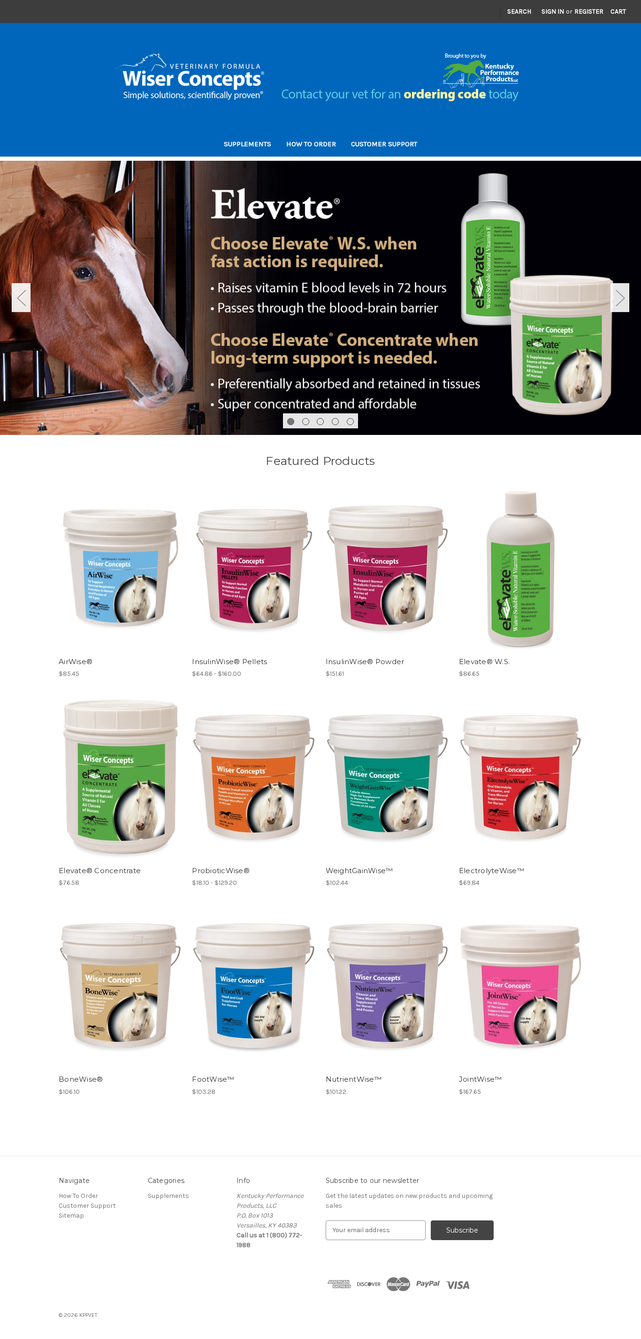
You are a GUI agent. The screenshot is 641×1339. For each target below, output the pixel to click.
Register (588, 11)
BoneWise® (81, 1079)
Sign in (553, 11)
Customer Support (384, 144)
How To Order (311, 144)
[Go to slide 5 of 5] (350, 421)
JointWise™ (480, 1079)
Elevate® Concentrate (100, 870)
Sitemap (71, 1215)
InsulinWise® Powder (365, 661)
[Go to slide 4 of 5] (335, 421)
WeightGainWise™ (359, 870)
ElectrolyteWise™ (491, 870)
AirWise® (75, 661)
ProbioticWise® (221, 870)
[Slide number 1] (320, 297)
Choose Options (120, 572)
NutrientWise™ (354, 1079)
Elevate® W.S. (484, 661)
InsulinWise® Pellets (229, 661)
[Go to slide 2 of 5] (305, 421)
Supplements (247, 144)
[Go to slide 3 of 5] (320, 421)
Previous (21, 298)
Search (519, 11)
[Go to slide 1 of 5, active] (290, 421)
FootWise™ (213, 1079)
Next (619, 298)
